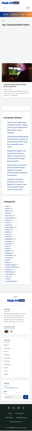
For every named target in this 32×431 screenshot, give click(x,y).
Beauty (7, 208)
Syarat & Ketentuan (16, 421)
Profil (7, 260)
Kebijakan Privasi (21, 417)
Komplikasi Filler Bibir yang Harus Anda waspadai (17, 130)
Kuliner (6, 371)
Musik (22, 14)
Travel (7, 279)
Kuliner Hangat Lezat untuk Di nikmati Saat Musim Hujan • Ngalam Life (17, 167)
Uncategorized (10, 281)
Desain (7, 213)
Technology (9, 272)
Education (8, 216)
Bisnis (7, 211)
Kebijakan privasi (22, 427)
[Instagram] (18, 408)
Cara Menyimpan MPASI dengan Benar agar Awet (16, 158)
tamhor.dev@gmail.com (11, 387)
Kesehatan (14, 14)
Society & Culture (11, 267)
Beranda (5, 14)
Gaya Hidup (9, 227)
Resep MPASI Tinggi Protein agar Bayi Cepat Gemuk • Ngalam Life (16, 153)
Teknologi (8, 274)
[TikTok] (23, 408)
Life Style (8, 244)
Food (7, 223)
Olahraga (8, 253)
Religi (7, 262)
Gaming (8, 225)
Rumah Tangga (10, 265)
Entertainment (10, 218)
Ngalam (7, 251)
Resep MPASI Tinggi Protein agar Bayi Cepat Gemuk (17, 144)
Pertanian (8, 258)
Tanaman (8, 269)
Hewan (7, 230)
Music (7, 246)
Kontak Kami (9, 417)
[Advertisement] (16, 45)
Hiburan (7, 232)
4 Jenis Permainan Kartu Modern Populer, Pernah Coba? (17, 186)
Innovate (8, 237)
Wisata (6, 367)
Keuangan (8, 241)
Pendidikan (9, 255)
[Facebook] (9, 408)
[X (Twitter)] (14, 408)
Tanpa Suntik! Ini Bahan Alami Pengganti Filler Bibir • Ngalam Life (17, 124)
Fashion (7, 220)
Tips (6, 276)
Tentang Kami (19, 413)
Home (3, 20)
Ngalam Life (13, 427)
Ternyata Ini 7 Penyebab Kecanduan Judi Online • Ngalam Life (15, 181)
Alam (7, 206)
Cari (28, 8)
